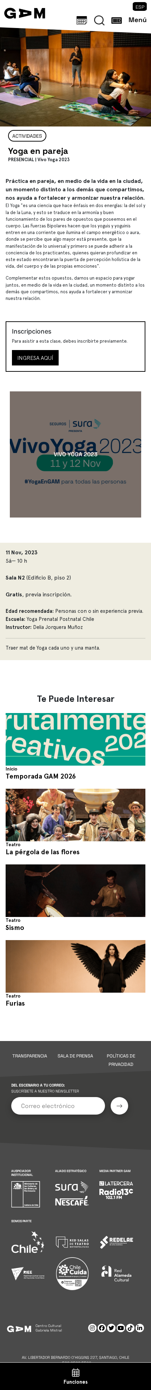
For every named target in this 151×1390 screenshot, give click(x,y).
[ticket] (116, 20)
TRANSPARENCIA (29, 1056)
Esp (140, 7)
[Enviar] (119, 1106)
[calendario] (82, 20)
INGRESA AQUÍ (35, 358)
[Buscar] (99, 20)
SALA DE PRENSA (75, 1056)
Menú (138, 19)
